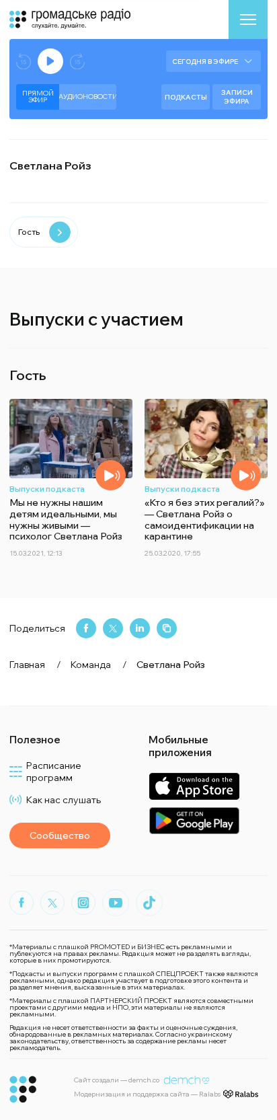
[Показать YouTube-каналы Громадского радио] (115, 902)
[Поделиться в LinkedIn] (140, 628)
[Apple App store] (194, 786)
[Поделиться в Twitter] (113, 628)
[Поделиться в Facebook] (86, 628)
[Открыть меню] (248, 19)
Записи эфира (237, 97)
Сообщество (60, 835)
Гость (29, 232)
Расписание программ (53, 771)
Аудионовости (87, 96)
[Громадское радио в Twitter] (52, 903)
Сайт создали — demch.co (116, 1080)
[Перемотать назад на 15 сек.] (23, 61)
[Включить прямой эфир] (50, 61)
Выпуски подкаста (47, 489)
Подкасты (186, 97)
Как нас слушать (63, 800)
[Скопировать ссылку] (167, 628)
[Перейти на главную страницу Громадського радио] (23, 1089)
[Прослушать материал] (110, 475)
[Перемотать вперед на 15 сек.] (77, 61)
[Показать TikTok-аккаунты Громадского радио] (149, 902)
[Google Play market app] (194, 820)
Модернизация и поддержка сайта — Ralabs (147, 1094)
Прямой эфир (38, 96)
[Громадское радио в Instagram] (83, 903)
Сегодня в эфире (205, 61)
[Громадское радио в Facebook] (21, 903)
